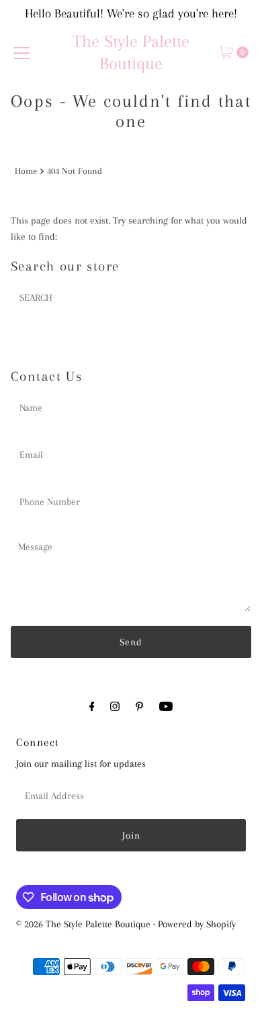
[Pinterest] (139, 706)
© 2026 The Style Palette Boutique (83, 924)
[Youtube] (166, 706)
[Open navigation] (21, 52)
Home (26, 171)
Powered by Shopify (197, 924)
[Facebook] (92, 706)
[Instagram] (115, 706)
